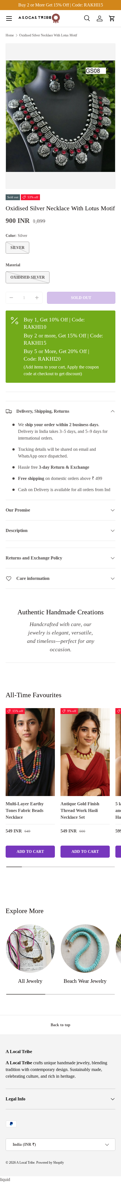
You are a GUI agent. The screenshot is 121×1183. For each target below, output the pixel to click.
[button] (112, 18)
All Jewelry (30, 981)
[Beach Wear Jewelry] (85, 948)
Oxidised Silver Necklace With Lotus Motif (48, 35)
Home (10, 35)
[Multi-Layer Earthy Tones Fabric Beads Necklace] (30, 752)
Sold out (81, 297)
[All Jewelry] (30, 948)
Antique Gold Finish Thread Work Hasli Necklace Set (79, 810)
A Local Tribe (25, 1163)
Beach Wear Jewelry (85, 981)
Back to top (60, 1025)
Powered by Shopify (50, 1163)
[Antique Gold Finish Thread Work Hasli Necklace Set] (85, 752)
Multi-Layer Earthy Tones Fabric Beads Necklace (25, 810)
